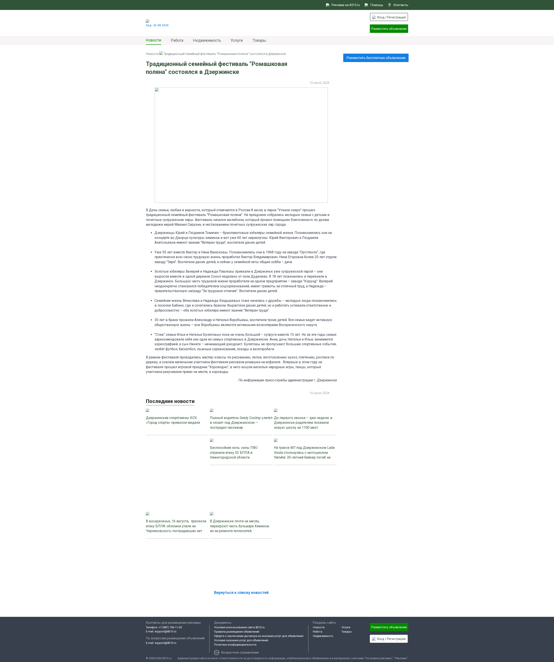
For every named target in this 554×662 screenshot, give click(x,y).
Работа (177, 40)
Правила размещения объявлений (236, 631)
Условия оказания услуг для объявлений (241, 640)
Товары (259, 40)
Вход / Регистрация (391, 17)
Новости (153, 40)
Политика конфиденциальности (235, 644)
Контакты (400, 5)
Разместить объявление (389, 28)
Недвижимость (207, 40)
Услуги (237, 40)
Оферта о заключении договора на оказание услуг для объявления (258, 636)
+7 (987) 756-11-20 (170, 627)
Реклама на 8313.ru (346, 5)
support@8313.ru (165, 631)
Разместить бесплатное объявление (376, 58)
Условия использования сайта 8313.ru (239, 627)
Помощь (376, 5)
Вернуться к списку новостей (241, 592)
